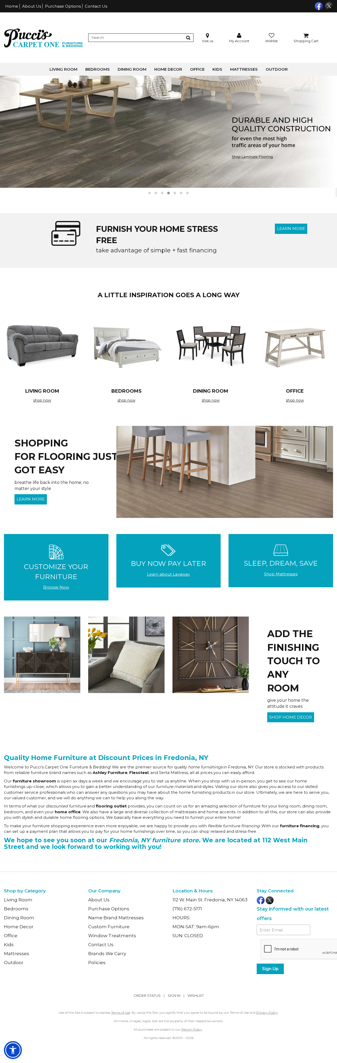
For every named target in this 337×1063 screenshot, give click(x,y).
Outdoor (277, 69)
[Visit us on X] (328, 5)
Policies (97, 962)
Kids (217, 69)
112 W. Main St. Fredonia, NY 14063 (209, 899)
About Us (31, 6)
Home (11, 6)
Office (197, 69)
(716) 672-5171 (187, 908)
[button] (239, 38)
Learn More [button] (291, 228)
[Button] (188, 37)
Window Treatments (112, 935)
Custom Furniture (109, 926)
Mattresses (244, 69)
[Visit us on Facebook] (318, 5)
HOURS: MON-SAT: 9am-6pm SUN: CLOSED (195, 926)
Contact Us (96, 6)
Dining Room (132, 69)
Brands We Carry (107, 953)
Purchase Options (63, 6)
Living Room (63, 69)
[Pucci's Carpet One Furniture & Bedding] (43, 37)
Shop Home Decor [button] (290, 717)
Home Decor (168, 69)
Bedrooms (97, 69)
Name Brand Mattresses (116, 917)
